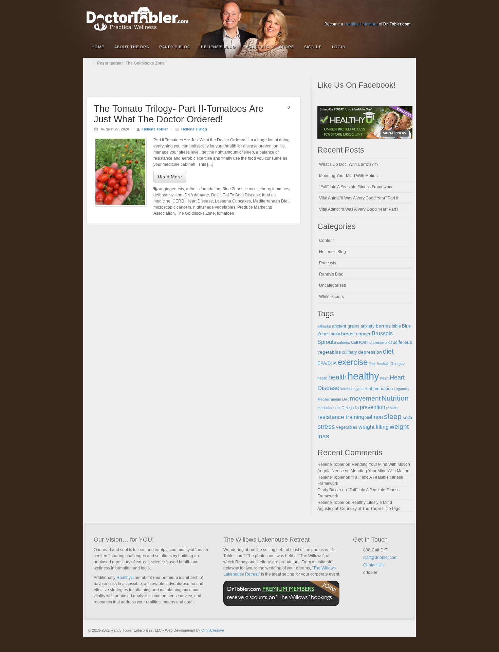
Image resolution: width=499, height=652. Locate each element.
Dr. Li (216, 195)
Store (286, 47)
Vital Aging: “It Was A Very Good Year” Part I (358, 209)
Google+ (369, 15)
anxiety (368, 326)
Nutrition (395, 398)
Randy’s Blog (175, 47)
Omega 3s (350, 408)
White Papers (331, 296)
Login (339, 47)
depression (370, 352)
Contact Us (373, 565)
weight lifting (373, 427)
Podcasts (257, 47)
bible (396, 326)
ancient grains (345, 326)
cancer (251, 189)
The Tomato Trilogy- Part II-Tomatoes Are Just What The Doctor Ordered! (178, 114)
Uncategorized (332, 285)
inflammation (380, 388)
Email (366, 580)
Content (326, 240)
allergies (324, 326)
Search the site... (406, 47)
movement (365, 398)
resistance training (340, 417)
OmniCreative (212, 630)
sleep (393, 416)
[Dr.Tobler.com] (249, 19)
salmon (374, 417)
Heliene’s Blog (218, 47)
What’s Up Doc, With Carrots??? (348, 164)
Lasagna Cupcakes (233, 201)
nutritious (324, 408)
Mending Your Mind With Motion (348, 175)
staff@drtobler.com (380, 557)
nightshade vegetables (214, 207)
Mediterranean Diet (271, 201)
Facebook (360, 15)
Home (98, 47)
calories (343, 342)
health (337, 377)
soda (407, 417)
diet (388, 351)
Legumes (401, 389)
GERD (178, 201)
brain (335, 334)
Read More (170, 176)
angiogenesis (171, 189)
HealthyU (125, 577)
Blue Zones (232, 189)
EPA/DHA (327, 363)
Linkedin (378, 15)
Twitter (388, 15)
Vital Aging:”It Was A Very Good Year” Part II (358, 198)
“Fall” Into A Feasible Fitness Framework (355, 186)
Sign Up (313, 47)
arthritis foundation (203, 189)
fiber (372, 364)
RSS (406, 15)
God (394, 364)
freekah (383, 364)
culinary (349, 352)
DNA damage (196, 195)
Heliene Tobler (155, 129)
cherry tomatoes (274, 189)
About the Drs (131, 47)
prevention (372, 407)
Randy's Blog (331, 274)
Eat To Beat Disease (241, 195)
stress (326, 426)
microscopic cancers (172, 207)
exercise (353, 362)
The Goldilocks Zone (196, 213)
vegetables (346, 427)
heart (384, 378)
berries (383, 326)
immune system (353, 389)
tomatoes (225, 213)
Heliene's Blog (194, 129)
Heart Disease (199, 201)
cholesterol (378, 342)
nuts (336, 408)
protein (392, 408)
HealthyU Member (361, 24)
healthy (363, 376)
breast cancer (356, 333)
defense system (167, 195)
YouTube (397, 15)
